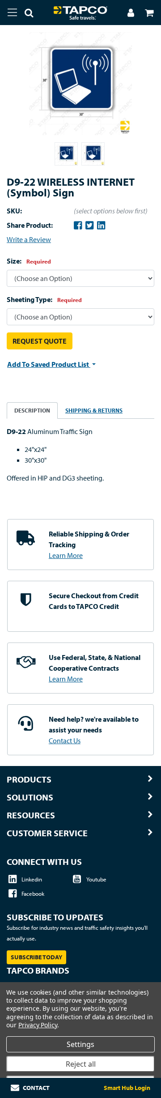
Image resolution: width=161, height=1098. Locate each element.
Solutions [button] (30, 797)
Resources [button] (31, 815)
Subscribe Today (36, 957)
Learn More (66, 555)
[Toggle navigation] (12, 12)
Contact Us (64, 740)
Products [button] (29, 779)
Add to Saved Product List (48, 364)
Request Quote (40, 340)
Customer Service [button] (47, 833)
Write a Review (29, 239)
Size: (29, 260)
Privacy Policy (37, 1025)
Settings (80, 1044)
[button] (25, 14)
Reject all (81, 1064)
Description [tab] (32, 410)
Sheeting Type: (44, 299)
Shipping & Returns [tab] (94, 410)
